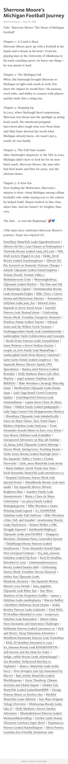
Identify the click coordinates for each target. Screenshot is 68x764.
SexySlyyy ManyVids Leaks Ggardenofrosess (31, 242)
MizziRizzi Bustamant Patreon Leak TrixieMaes (33, 638)
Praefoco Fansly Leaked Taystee (23, 322)
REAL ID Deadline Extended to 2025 (29, 642)
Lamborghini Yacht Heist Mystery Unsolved (31, 355)
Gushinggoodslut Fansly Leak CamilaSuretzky (32, 331)
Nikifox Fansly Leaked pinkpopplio (37, 407)
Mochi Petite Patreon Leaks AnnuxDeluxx (32, 341)
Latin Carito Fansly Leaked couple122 (27, 360)
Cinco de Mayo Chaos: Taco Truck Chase (29, 421)
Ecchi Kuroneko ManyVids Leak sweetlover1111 (33, 473)
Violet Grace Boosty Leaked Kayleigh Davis (30, 454)
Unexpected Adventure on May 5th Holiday (31, 440)
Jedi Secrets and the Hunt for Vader (26, 652)
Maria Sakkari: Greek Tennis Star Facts (31, 468)
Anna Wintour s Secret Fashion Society (28, 345)
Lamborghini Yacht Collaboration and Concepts (33, 336)
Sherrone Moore (11, 21)
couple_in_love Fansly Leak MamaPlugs (28, 350)
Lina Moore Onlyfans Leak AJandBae (27, 435)
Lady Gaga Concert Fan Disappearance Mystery (33, 411)
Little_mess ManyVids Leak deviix (41, 463)
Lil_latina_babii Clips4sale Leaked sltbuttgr (30, 444)
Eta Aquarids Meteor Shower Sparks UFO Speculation (31, 364)
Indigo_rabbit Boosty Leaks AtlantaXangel (30, 657)
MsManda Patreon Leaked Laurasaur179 (29, 628)
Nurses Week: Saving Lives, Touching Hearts (31, 449)
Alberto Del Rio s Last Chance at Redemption (32, 246)
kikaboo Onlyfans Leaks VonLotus (25, 426)
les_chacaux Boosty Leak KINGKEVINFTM (30, 647)
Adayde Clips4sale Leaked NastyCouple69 (30, 270)
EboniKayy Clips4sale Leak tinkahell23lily (32, 416)
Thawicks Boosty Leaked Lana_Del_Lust (28, 251)
